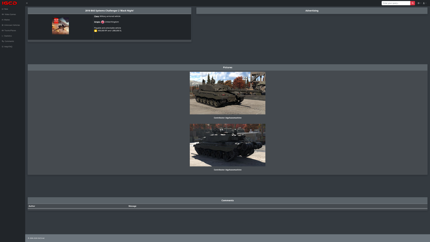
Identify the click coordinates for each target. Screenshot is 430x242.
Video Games (10, 14)
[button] (419, 3)
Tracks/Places (10, 30)
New (6, 9)
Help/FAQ (8, 46)
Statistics (8, 36)
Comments (9, 41)
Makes (7, 19)
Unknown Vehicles (12, 25)
